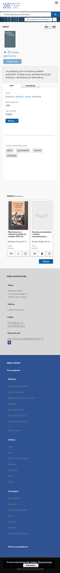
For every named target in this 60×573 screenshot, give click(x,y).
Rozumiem (30, 565)
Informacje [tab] (30, 86)
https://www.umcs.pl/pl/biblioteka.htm (24, 338)
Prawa (10, 482)
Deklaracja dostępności (18, 533)
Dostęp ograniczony (11, 54)
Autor (10, 452)
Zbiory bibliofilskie (16, 409)
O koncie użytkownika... (18, 510)
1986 (8, 105)
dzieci (9, 150)
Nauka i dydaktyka (16, 392)
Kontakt (11, 515)
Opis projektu (14, 498)
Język (10, 476)
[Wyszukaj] (55, 14)
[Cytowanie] (54, 27)
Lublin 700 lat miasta (17, 415)
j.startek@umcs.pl (15, 322)
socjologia (11, 155)
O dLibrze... (13, 521)
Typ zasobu (13, 470)
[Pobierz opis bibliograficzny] (11, 254)
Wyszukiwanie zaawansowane (38, 19)
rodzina (37, 150)
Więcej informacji (45, 562)
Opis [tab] (12, 86)
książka (9, 114)
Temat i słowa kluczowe (18, 458)
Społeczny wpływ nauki (18, 421)
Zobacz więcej (14, 430)
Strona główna (13, 370)
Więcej (46, 261)
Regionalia (12, 403)
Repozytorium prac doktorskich (21, 398)
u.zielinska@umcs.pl (16, 325)
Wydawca (12, 464)
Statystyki (12, 527)
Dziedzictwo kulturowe (18, 386)
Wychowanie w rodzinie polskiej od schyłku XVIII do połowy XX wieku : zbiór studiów (17, 234)
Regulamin (12, 504)
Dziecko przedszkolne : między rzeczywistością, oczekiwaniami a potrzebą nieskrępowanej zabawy (42, 234)
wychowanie (23, 150)
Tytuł (10, 446)
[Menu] (56, 2)
